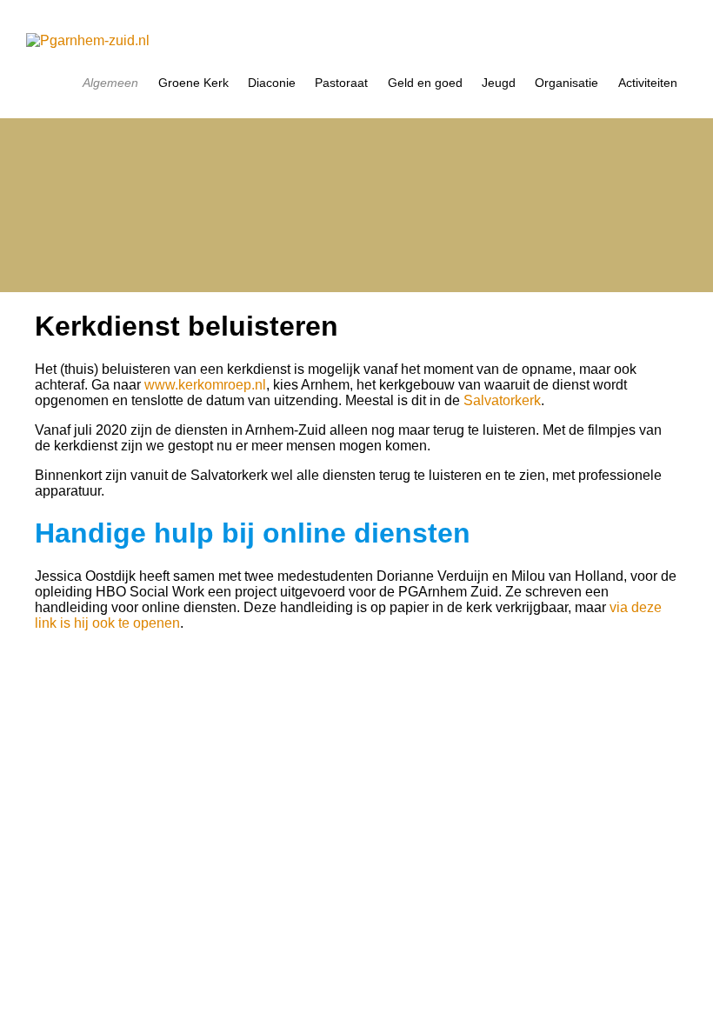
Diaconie (272, 83)
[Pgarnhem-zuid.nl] (356, 41)
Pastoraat (341, 83)
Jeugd (499, 83)
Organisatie (566, 83)
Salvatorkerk (502, 400)
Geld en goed (425, 83)
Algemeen (110, 83)
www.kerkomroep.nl (205, 384)
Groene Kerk (193, 83)
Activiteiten (647, 83)
